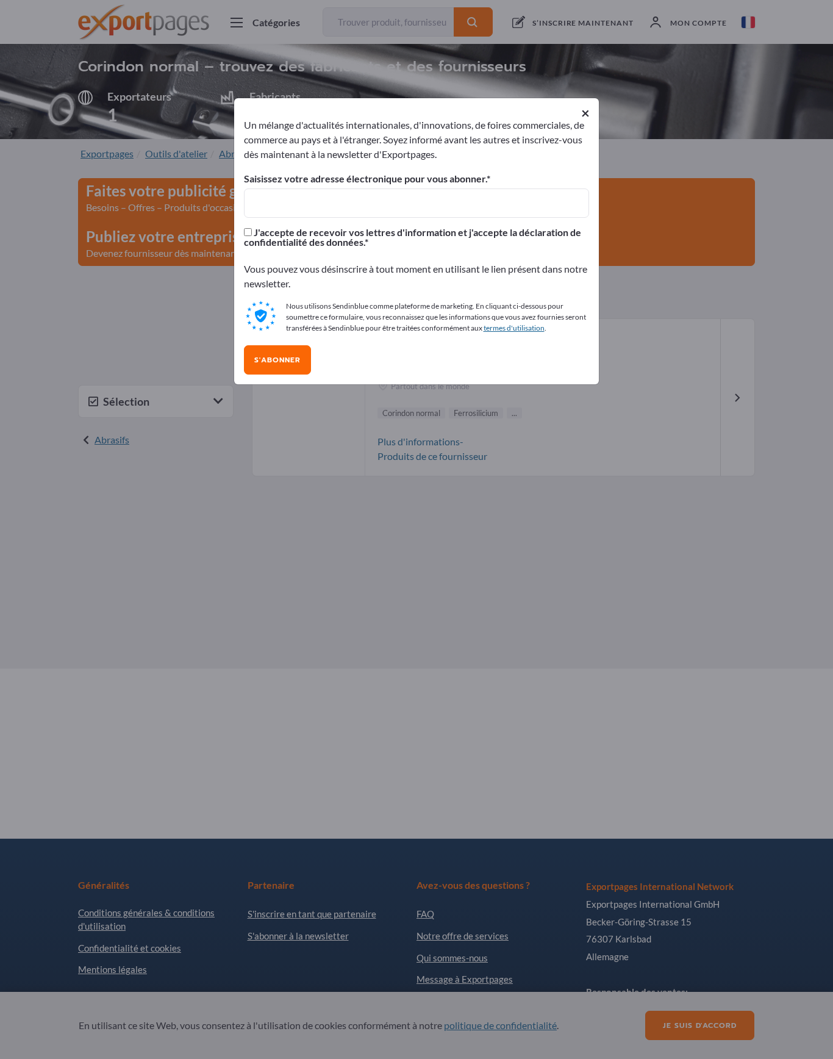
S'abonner (277, 359)
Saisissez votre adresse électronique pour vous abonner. (365, 179)
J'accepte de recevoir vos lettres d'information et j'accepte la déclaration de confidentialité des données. (412, 237)
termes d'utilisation (514, 327)
